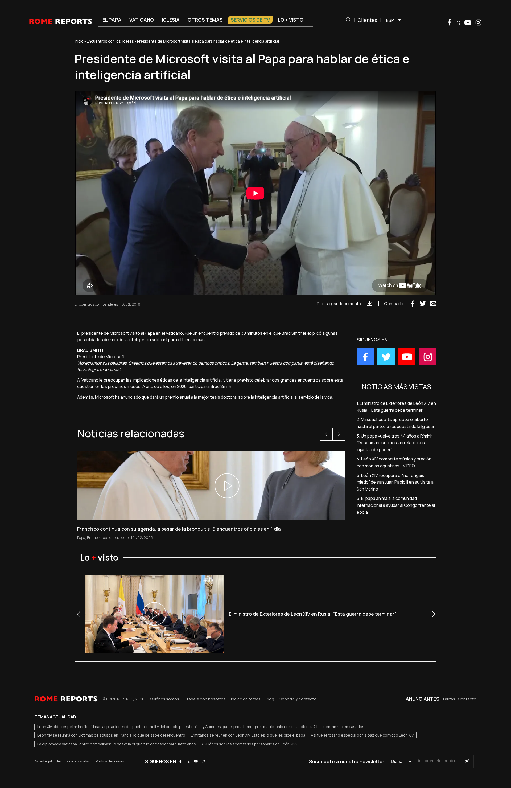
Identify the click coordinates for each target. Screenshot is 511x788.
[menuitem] (392, 20)
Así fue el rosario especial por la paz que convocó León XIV (362, 735)
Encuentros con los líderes (110, 41)
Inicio (79, 41)
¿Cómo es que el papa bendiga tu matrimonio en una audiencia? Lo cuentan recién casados (283, 726)
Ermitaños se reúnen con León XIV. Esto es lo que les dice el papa (248, 735)
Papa (81, 537)
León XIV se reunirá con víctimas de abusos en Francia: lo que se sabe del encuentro (111, 735)
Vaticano (141, 20)
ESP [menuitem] (390, 20)
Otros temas (205, 20)
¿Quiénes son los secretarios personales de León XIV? (249, 743)
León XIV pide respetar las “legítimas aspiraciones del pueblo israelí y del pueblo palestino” (117, 726)
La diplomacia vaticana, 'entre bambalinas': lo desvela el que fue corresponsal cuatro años (116, 743)
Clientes (367, 20)
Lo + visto (290, 20)
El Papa (111, 20)
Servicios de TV (250, 20)
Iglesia (171, 20)
